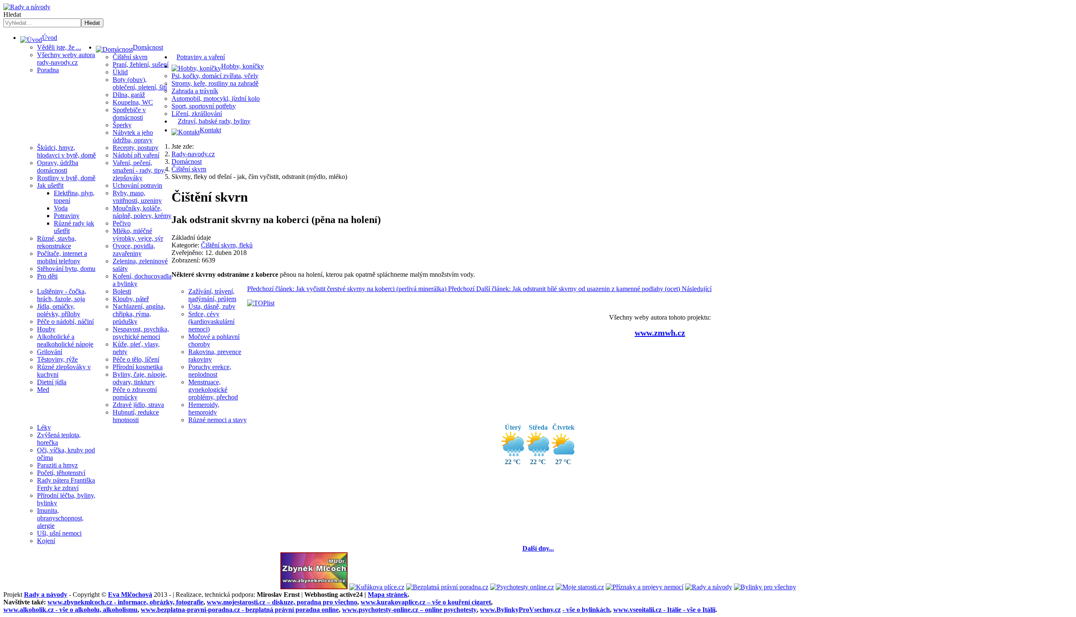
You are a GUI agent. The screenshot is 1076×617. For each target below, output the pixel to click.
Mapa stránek (388, 594)
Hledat (12, 14)
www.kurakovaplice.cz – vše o (426, 602)
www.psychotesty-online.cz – (409, 609)
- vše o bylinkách (586, 609)
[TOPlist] (260, 303)
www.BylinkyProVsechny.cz (520, 609)
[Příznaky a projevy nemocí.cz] (644, 587)
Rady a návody (45, 594)
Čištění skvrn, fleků (227, 245)
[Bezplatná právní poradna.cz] (447, 587)
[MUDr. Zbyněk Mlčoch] (314, 587)
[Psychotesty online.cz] (522, 587)
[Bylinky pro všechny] (765, 587)
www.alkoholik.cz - (70, 609)
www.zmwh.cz (660, 332)
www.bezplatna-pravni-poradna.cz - (240, 609)
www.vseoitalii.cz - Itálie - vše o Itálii (664, 609)
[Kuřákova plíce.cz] (376, 587)
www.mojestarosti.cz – (282, 602)
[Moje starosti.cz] (580, 587)
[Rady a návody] (708, 587)
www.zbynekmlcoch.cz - (125, 602)
